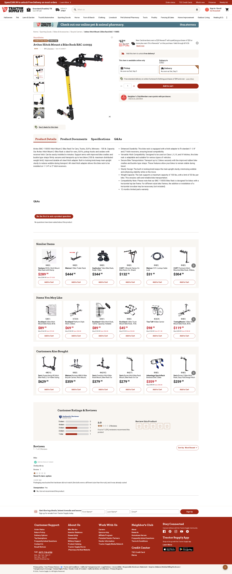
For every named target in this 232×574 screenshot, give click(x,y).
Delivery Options (40, 535)
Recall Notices (40, 547)
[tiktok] (187, 531)
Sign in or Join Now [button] (135, 98)
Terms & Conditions (140, 541)
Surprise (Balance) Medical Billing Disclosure (164, 567)
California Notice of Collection (98, 569)
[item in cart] (227, 10)
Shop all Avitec (38, 37)
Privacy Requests (116, 569)
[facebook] (164, 531)
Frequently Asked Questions (45, 541)
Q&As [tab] (118, 139)
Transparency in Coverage (42, 569)
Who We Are (72, 529)
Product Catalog (74, 544)
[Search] (75, 9)
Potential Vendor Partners (109, 538)
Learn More (64, 2)
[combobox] (190, 448)
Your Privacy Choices (51, 567)
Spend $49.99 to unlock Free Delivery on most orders (30, 2)
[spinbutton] (128, 86)
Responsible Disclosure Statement (135, 567)
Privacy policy (38, 567)
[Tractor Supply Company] (13, 9)
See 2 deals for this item (48, 127)
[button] (70, 2)
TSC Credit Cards (185, 2)
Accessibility (116, 567)
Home (35, 32)
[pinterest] (170, 531)
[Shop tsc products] (116, 24)
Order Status (39, 529)
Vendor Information (106, 541)
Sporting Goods (46, 32)
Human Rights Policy (60, 569)
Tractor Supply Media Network (111, 544)
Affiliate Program (105, 535)
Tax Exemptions (40, 538)
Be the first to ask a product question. (54, 216)
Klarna (134, 555)
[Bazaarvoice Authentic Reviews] (69, 417)
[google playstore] (186, 549)
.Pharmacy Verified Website (79, 550)
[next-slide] (38, 118)
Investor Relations (75, 532)
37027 (161, 62)
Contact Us (38, 544)
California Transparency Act (90, 567)
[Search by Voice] (197, 9)
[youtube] (181, 531)
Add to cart (168, 86)
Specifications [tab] (100, 139)
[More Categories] (226, 17)
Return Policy (39, 532)
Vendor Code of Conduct (77, 569)
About (134, 529)
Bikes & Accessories (61, 32)
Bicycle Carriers (76, 32)
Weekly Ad (224, 2)
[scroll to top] (225, 567)
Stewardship (73, 535)
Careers (102, 529)
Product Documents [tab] (73, 139)
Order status (170, 2)
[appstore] (169, 549)
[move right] (193, 265)
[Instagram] (175, 531)
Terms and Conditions (71, 567)
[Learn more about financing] (197, 43)
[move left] (38, 265)
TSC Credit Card (138, 552)
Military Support (74, 541)
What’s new (200, 2)
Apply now (140, 46)
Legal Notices (106, 567)
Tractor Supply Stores (77, 547)
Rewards (135, 532)
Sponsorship (104, 532)
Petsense (212, 2)
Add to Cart (49, 282)
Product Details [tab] (45, 139)
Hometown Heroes (139, 535)
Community (72, 538)
